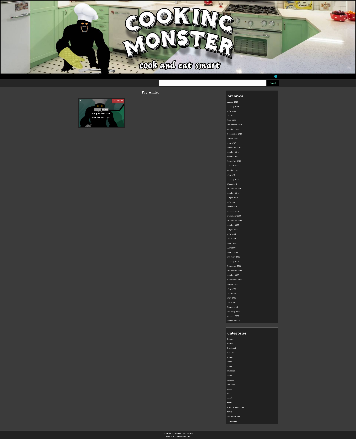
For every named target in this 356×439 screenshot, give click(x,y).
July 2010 (231, 202)
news (229, 375)
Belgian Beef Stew (101, 113)
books (230, 343)
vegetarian (232, 421)
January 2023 (233, 106)
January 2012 (233, 179)
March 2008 (232, 307)
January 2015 (233, 165)
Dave (94, 117)
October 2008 (233, 275)
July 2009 (231, 234)
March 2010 (232, 206)
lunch (229, 361)
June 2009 (231, 238)
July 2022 (231, 111)
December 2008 (234, 266)
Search (273, 83)
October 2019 (233, 152)
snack (230, 398)
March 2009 (232, 252)
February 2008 (233, 311)
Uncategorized (233, 416)
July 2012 (231, 175)
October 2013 (232, 170)
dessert (230, 352)
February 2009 (233, 257)
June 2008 (231, 293)
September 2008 (234, 279)
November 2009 (234, 220)
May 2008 (231, 298)
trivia (229, 412)
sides (229, 389)
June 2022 (231, 115)
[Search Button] (275, 76)
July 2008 (231, 289)
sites (229, 393)
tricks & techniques (235, 407)
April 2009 (232, 248)
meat (229, 366)
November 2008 (234, 270)
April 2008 (232, 302)
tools (229, 402)
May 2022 (231, 120)
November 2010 (234, 188)
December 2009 (234, 216)
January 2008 (233, 316)
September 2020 (234, 134)
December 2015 (234, 161)
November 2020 (234, 124)
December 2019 (234, 147)
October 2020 (233, 129)
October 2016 (233, 156)
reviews (231, 384)
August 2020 (232, 138)
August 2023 (232, 102)
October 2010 (233, 193)
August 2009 (232, 229)
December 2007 (234, 320)
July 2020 (231, 143)
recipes (105, 109)
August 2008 (232, 284)
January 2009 (233, 261)
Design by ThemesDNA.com (178, 436)
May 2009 (231, 243)
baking (230, 339)
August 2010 (232, 197)
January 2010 (233, 211)
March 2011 (232, 184)
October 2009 (233, 225)
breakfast (231, 348)
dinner (97, 109)
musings (231, 371)
